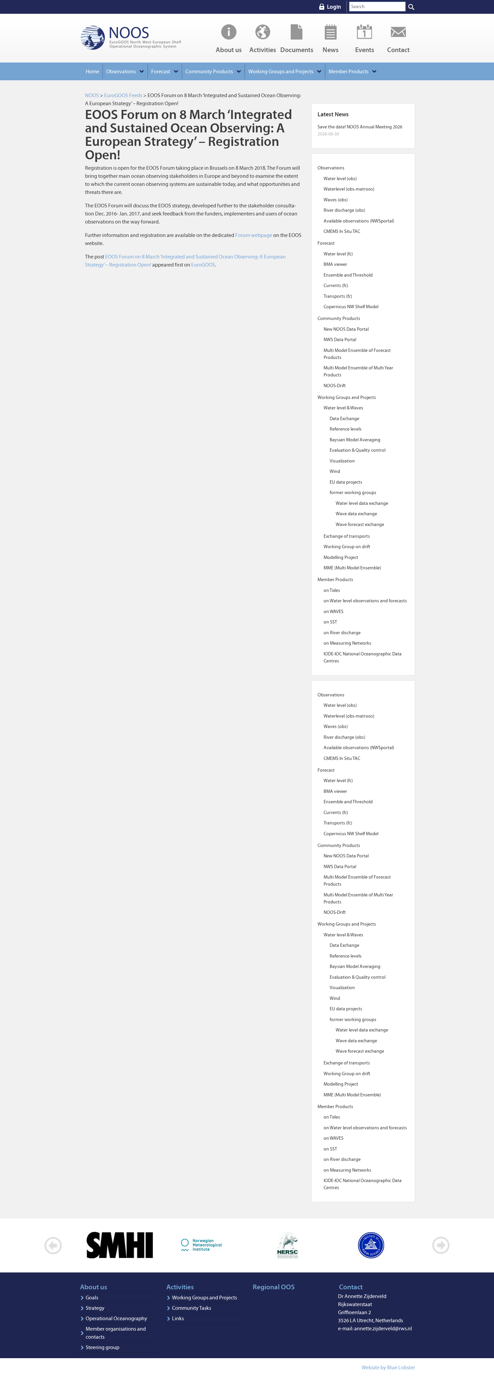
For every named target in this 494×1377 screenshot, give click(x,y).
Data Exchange (344, 418)
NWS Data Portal (340, 339)
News (330, 49)
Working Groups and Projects (204, 1297)
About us (229, 49)
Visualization (342, 461)
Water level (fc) (338, 254)
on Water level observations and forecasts (365, 601)
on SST (330, 622)
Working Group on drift (347, 547)
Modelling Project (341, 557)
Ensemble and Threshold (348, 275)
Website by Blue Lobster (388, 1367)
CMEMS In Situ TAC (342, 231)
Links (178, 1318)
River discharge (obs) (344, 210)
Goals (92, 1297)
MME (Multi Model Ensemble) (352, 568)
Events (364, 49)
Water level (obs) (340, 178)
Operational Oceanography (116, 1318)
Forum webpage (253, 235)
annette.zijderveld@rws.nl (383, 1328)
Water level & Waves (343, 408)
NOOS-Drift (335, 386)
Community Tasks (191, 1308)
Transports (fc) (338, 296)
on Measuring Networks (347, 643)
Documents (296, 49)
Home (92, 71)
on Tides (332, 590)
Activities (262, 49)
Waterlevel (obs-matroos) (349, 189)
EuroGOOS (203, 264)
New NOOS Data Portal (346, 329)
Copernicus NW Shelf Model (351, 307)
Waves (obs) (336, 200)
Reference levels (346, 429)
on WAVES (333, 611)
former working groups (353, 492)
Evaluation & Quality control (357, 450)
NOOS (139, 38)
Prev (53, 1245)
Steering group (102, 1347)
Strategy (95, 1308)
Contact (398, 49)
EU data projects (346, 482)
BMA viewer (335, 264)
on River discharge (342, 633)
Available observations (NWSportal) (359, 221)
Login (334, 6)
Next (440, 1245)
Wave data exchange (356, 514)
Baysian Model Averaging (355, 440)
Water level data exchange (362, 503)
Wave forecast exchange (360, 524)
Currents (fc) (336, 285)
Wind (335, 471)
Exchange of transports (347, 536)
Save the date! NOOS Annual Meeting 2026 (360, 127)
